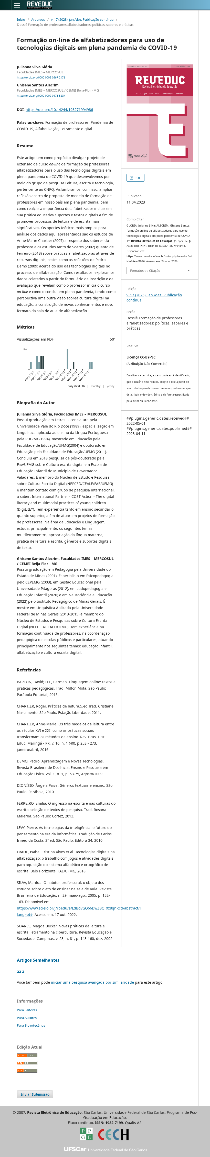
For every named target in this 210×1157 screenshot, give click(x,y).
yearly (110, 386)
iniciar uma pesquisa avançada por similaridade (92, 982)
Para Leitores (27, 1010)
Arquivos (38, 19)
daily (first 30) (76, 386)
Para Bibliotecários (31, 1025)
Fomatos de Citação (145, 270)
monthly (96, 386)
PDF (137, 177)
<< (19, 970)
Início (21, 19)
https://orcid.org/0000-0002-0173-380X (41, 95)
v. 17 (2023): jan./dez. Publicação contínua (82, 19)
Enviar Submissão (34, 1094)
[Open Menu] (17, 5)
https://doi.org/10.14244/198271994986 (59, 109)
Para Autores (27, 1017)
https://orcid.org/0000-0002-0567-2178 (41, 77)
